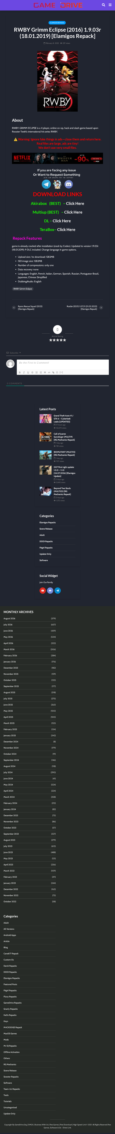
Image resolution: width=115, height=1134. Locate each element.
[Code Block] (49, 372)
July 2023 (8, 846)
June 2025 (8, 704)
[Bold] (20, 372)
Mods (6, 1039)
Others (7, 1058)
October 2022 (10, 901)
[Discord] (50, 590)
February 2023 (10, 877)
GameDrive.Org (21, 1125)
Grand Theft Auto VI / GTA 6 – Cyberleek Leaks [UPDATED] (63, 418)
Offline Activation (12, 1052)
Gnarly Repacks (11, 1009)
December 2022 (11, 889)
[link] (57, 158)
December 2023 (11, 815)
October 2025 (10, 680)
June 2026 (8, 630)
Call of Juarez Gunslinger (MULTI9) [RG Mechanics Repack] (64, 436)
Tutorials (8, 1101)
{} (57, 372)
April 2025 (8, 717)
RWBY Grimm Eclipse (22, 288)
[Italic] (24, 372)
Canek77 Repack (11, 953)
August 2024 (9, 766)
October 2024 (10, 754)
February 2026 (10, 655)
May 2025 (8, 711)
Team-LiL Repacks (12, 1089)
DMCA (30, 1125)
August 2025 (9, 692)
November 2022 (11, 895)
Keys (6, 1021)
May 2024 (8, 784)
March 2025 (9, 723)
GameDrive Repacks (13, 1002)
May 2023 (8, 858)
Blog (6, 947)
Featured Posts (10, 984)
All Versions (9, 929)
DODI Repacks (10, 972)
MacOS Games (10, 1033)
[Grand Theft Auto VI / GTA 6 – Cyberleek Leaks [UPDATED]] (46, 418)
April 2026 (8, 643)
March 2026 (9, 649)
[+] (61, 372)
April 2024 (8, 790)
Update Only (9, 1113)
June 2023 (8, 852)
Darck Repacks (10, 965)
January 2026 (10, 661)
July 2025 (8, 698)
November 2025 (11, 674)
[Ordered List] (36, 372)
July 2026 (8, 624)
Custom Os (9, 959)
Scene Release (10, 1070)
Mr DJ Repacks (10, 1045)
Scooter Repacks (11, 1076)
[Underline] (28, 372)
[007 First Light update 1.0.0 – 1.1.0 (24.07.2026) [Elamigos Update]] (46, 470)
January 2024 (10, 809)
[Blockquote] (45, 372)
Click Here (75, 203)
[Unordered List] (41, 372)
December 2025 (11, 667)
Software (8, 1083)
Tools (6, 1095)
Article (6, 941)
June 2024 (8, 778)
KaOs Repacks (10, 1015)
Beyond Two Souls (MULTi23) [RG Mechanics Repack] (62, 491)
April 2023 (8, 864)
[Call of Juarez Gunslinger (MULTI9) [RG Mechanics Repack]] (46, 436)
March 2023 (9, 870)
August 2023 (9, 840)
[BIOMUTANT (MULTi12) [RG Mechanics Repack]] (46, 454)
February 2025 (10, 729)
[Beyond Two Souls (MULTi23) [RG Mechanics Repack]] (46, 491)
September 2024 (11, 760)
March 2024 (9, 797)
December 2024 (11, 741)
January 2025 (10, 735)
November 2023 (11, 821)
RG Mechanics (10, 1064)
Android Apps (10, 935)
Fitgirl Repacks (10, 990)
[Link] (53, 372)
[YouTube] (43, 590)
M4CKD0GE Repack (13, 1027)
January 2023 (10, 883)
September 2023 (11, 833)
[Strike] (32, 372)
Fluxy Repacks (10, 996)
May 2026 (8, 637)
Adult (6, 922)
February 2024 (10, 803)
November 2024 (11, 747)
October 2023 (10, 827)
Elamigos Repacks (57, 23)
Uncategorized (10, 1107)
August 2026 (9, 618)
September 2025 (11, 686)
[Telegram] (58, 590)
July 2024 (8, 772)
